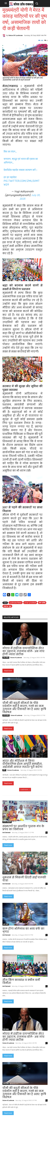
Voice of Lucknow (15, 35)
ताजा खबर (6, 715)
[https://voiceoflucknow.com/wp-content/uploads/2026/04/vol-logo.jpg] (21, 4)
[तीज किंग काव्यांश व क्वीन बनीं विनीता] (25, 965)
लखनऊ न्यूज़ (7, 606)
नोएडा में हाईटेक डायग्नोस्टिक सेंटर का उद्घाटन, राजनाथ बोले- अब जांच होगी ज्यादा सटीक (23, 651)
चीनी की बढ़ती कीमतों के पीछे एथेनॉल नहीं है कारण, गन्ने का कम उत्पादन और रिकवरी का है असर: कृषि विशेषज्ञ (24, 707)
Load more (24, 789)
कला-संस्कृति (7, 822)
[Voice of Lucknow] (4, 35)
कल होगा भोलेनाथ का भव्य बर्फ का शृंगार (23, 930)
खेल (4, 770)
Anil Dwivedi (6, 832)
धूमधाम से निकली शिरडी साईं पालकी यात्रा (24, 879)
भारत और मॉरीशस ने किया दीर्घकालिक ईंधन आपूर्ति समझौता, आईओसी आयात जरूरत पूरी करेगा (22, 764)
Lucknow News (15, 602)
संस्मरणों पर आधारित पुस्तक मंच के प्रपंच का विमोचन (23, 827)
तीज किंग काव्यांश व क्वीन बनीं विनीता (21, 981)
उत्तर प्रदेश (42, 602)
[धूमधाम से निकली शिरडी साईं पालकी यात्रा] (25, 863)
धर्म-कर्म (5, 924)
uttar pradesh (30, 602)
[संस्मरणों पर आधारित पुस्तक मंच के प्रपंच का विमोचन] (25, 811)
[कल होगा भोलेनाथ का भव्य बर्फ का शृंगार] (25, 914)
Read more (8, 671)
